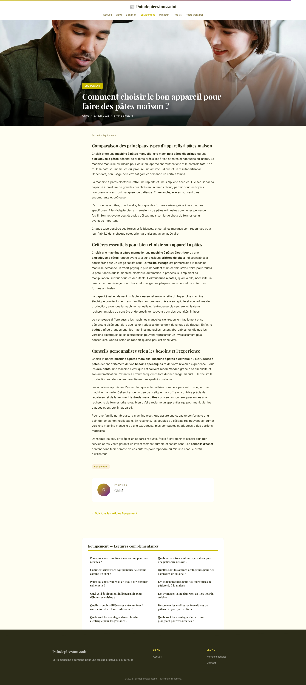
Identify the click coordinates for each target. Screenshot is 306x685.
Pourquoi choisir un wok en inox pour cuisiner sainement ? (119, 583)
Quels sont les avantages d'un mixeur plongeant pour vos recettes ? (181, 619)
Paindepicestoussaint (153, 6)
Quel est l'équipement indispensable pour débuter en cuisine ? (116, 595)
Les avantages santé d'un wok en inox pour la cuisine (186, 595)
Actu (119, 14)
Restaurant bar (194, 14)
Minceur (164, 14)
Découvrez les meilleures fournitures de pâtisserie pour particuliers (183, 607)
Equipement (148, 14)
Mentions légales (216, 656)
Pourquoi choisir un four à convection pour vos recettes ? (119, 560)
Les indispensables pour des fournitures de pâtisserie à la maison (184, 583)
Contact (211, 662)
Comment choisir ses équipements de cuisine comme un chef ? (118, 571)
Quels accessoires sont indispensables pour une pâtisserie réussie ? (185, 560)
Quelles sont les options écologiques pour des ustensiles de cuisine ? (186, 571)
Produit (177, 14)
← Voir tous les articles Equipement (114, 513)
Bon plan (131, 14)
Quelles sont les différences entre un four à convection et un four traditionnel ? (116, 607)
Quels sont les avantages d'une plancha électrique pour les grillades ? (114, 619)
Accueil (107, 14)
